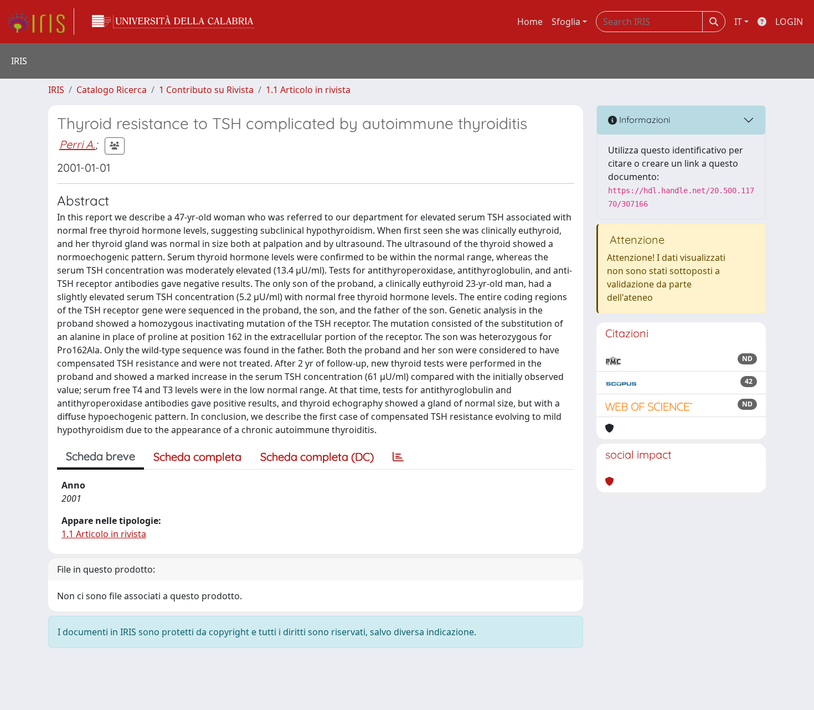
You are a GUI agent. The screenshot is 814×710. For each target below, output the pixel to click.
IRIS (56, 90)
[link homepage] (40, 21)
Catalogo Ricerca (111, 90)
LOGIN (789, 22)
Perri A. (77, 144)
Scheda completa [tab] (197, 457)
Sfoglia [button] (566, 22)
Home (530, 22)
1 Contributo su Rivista (206, 90)
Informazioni (643, 119)
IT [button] (738, 22)
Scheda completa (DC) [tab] (317, 457)
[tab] (398, 457)
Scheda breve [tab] (100, 456)
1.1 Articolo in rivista (308, 90)
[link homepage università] (173, 21)
